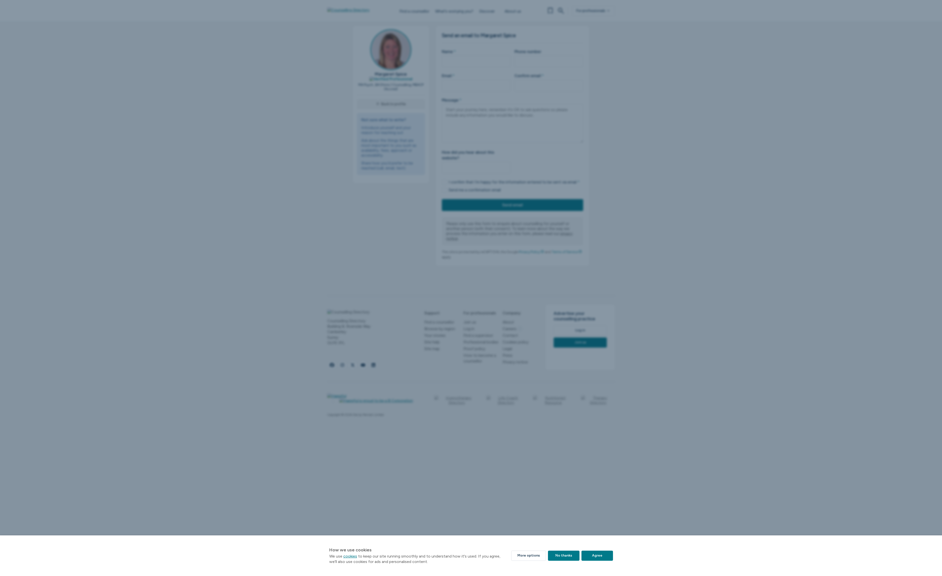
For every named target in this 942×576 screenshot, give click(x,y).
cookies (350, 556)
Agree (597, 555)
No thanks (563, 555)
